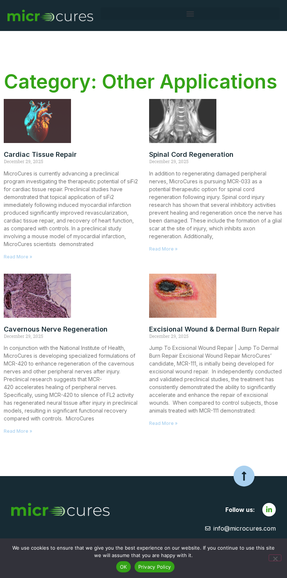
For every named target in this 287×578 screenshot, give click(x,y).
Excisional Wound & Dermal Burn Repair (214, 329)
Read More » (18, 257)
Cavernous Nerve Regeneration (56, 329)
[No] (275, 557)
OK (123, 567)
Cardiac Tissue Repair (40, 154)
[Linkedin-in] (269, 509)
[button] (190, 13)
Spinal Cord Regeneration (191, 154)
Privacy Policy (154, 567)
